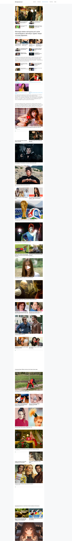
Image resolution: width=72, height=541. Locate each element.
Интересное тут (19, 1)
